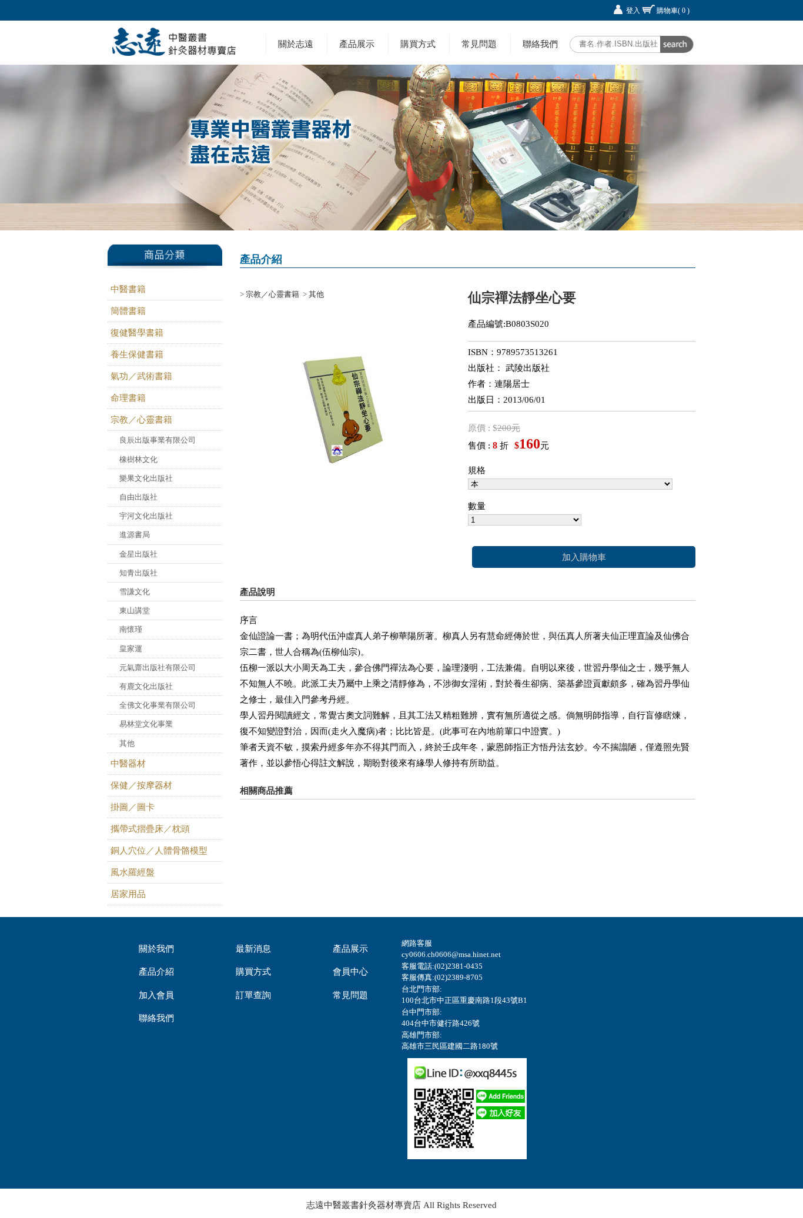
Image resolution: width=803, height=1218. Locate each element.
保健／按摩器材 (141, 785)
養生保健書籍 (137, 354)
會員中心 (350, 971)
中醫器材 (128, 763)
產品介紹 (156, 971)
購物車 (673, 10)
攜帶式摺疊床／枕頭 (150, 829)
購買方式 (418, 44)
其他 (127, 743)
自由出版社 (138, 497)
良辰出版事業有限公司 (157, 440)
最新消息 (253, 948)
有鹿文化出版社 (146, 686)
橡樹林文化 (138, 459)
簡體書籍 (128, 311)
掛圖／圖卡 (133, 807)
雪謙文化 (134, 591)
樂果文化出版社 (146, 478)
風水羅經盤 (133, 872)
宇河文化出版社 (146, 515)
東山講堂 (134, 610)
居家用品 (128, 894)
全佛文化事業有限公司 (157, 705)
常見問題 (479, 44)
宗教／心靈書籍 (141, 419)
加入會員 (156, 995)
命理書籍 (128, 398)
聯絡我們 (540, 44)
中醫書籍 (128, 289)
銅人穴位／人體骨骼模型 (159, 850)
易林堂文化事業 (146, 724)
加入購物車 (584, 557)
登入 (633, 10)
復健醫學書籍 (137, 332)
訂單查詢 (253, 995)
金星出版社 (138, 554)
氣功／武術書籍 (141, 376)
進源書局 (134, 534)
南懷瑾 (130, 629)
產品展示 (356, 44)
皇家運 (130, 648)
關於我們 (156, 948)
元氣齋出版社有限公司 (157, 667)
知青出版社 (138, 572)
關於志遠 (295, 44)
